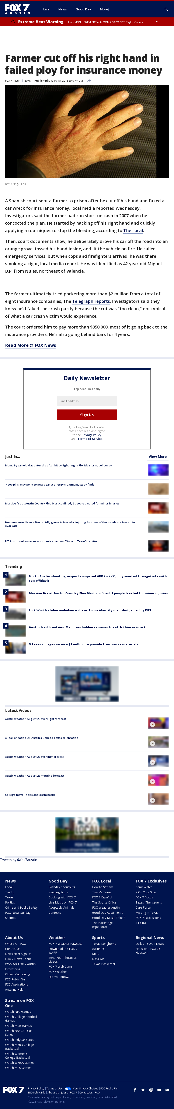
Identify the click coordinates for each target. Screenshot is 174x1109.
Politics (10, 902)
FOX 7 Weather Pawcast (65, 944)
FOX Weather (58, 972)
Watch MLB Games (18, 1026)
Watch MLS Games (18, 1068)
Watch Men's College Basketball (19, 1047)
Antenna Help (14, 989)
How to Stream (102, 887)
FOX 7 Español (102, 897)
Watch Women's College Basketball (17, 1055)
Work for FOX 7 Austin (20, 964)
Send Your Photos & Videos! (63, 959)
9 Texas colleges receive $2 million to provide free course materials (83, 644)
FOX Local (101, 881)
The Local (133, 230)
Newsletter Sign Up (18, 954)
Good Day (58, 881)
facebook (135, 1089)
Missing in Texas (147, 913)
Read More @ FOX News (30, 345)
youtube (159, 1089)
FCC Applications (16, 984)
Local (9, 887)
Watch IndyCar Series (19, 1040)
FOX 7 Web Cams (61, 967)
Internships (12, 969)
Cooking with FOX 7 (62, 897)
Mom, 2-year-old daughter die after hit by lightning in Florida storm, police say (58, 465)
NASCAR (98, 959)
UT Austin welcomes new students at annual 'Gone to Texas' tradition (51, 541)
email (167, 1089)
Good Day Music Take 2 (108, 918)
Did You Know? (59, 977)
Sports (98, 937)
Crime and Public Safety (21, 907)
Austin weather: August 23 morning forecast (34, 776)
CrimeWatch (144, 887)
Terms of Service (89, 439)
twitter (143, 1089)
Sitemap (10, 918)
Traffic (9, 892)
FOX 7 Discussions (148, 918)
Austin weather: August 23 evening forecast (34, 757)
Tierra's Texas (101, 892)
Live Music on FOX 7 (63, 902)
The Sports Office (104, 902)
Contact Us (12, 949)
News (27, 80)
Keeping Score (58, 892)
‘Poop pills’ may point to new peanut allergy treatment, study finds (49, 484)
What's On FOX (15, 944)
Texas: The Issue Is (149, 902)
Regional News (150, 937)
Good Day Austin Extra (107, 913)
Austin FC (98, 949)
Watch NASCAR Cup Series (18, 1033)
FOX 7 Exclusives (151, 881)
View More (158, 456)
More (104, 9)
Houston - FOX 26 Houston (148, 951)
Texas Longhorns (104, 944)
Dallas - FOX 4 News (150, 944)
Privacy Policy (91, 435)
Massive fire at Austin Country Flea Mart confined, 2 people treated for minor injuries (62, 503)
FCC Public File (15, 979)
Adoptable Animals (61, 907)
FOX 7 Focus (144, 897)
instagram (151, 1089)
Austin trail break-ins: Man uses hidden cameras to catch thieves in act (87, 627)
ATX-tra (141, 923)
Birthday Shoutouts (62, 887)
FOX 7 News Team (18, 959)
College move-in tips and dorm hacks (30, 795)
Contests (55, 913)
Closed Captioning (17, 974)
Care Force (143, 907)
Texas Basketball (103, 964)
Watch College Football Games (21, 1019)
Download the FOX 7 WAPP (63, 951)
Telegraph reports (91, 301)
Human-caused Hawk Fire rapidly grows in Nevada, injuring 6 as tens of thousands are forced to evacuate (70, 524)
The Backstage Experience (102, 925)
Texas (9, 897)
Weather (57, 937)
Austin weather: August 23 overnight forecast (35, 719)
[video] (158, 723)
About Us (14, 937)
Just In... (12, 456)
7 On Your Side (146, 892)
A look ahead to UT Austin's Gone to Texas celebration (41, 738)
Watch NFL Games (18, 1012)
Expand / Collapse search (166, 9)
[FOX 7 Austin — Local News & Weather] (19, 9)
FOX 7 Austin (12, 80)
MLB (95, 954)
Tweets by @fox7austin (18, 859)
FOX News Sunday (17, 913)
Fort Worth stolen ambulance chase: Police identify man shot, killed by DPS (90, 610)
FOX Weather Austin (106, 907)
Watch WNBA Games (19, 1063)
